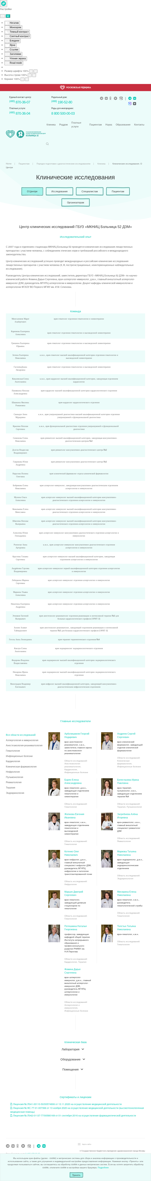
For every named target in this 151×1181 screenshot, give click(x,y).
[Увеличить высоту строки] (34, 75)
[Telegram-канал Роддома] (129, 98)
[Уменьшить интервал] (22, 79)
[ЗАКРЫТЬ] (8, 16)
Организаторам (75, 202)
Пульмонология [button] (14, 777)
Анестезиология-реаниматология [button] (24, 745)
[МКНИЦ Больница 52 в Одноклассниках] (111, 98)
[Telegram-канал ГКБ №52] (8, 1146)
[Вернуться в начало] (26, 134)
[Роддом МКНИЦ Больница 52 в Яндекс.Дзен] (134, 104)
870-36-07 (19, 102)
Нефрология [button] (13, 771)
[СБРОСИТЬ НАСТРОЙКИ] (2, 16)
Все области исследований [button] (21, 734)
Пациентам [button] (95, 124)
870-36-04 (19, 113)
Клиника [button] (51, 124)
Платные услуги (76, 124)
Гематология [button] (13, 750)
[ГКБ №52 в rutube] (24, 1146)
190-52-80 (61, 102)
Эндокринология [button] (15, 793)
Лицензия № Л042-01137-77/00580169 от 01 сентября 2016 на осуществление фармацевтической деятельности (74, 1115)
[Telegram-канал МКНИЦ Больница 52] (102, 98)
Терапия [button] (10, 787)
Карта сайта (86, 1144)
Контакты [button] (139, 124)
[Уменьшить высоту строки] (30, 75)
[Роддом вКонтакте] (134, 98)
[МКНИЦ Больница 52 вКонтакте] (107, 98)
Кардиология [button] (13, 761)
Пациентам (118, 191)
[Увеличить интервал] (27, 79)
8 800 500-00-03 (63, 113)
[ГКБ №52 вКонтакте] (13, 1146)
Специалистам (90, 191)
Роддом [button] (63, 124)
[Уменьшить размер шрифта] (31, 71)
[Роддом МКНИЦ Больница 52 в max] (129, 104)
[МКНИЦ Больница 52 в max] (121, 98)
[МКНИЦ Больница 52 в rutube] (116, 98)
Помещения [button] (70, 1069)
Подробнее (103, 1167)
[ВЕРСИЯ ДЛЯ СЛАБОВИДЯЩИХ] (3, 3)
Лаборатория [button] (70, 1049)
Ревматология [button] (14, 782)
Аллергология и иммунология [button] (22, 740)
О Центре (32, 191)
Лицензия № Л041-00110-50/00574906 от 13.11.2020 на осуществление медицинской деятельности (67, 1104)
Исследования (59, 191)
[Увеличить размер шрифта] (35, 71)
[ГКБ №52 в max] (30, 1146)
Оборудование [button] (70, 1059)
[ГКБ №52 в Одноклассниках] (18, 1146)
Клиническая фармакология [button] (21, 766)
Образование (123, 124)
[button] (47, 143)
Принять (76, 1174)
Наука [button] (108, 124)
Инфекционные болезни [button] (19, 756)
